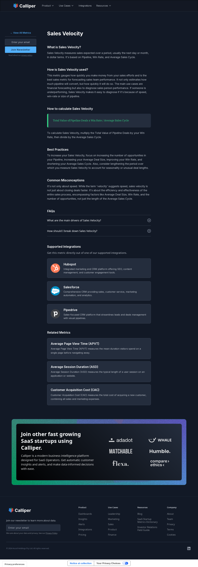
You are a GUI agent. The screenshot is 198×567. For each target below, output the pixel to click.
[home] (24, 6)
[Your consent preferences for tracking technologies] (14, 564)
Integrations (85, 5)
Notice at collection (81, 563)
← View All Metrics (20, 32)
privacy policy (26, 55)
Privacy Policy (51, 533)
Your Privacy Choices (108, 563)
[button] (48, 5)
